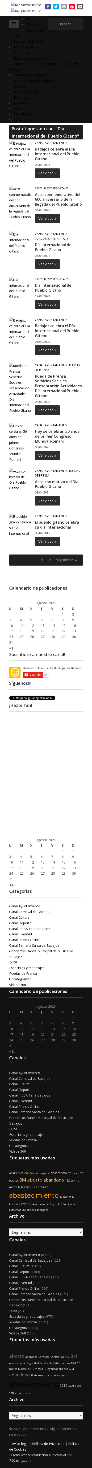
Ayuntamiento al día (29, 41)
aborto (34, 1180)
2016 (28, 1172)
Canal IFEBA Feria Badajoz (29, 928)
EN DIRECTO (24, 114)
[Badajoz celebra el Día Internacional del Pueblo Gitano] (20, 154)
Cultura (19, 86)
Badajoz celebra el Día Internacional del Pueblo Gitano (57, 154)
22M (23, 1204)
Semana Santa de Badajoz (34, 80)
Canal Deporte (20, 923)
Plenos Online (24, 47)
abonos (31, 1209)
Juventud (20, 103)
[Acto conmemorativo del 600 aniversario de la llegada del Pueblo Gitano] (20, 202)
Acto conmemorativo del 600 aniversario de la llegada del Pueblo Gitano (58, 199)
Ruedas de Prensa (23, 973)
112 (67, 1180)
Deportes (21, 97)
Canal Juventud (20, 934)
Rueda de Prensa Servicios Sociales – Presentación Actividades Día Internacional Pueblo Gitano (58, 386)
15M (20, 1173)
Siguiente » (66, 560)
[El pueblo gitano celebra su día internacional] (20, 524)
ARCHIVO (21, 108)
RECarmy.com (20, 1460)
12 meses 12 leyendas (44, 1368)
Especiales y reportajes (31, 58)
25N (73, 1180)
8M (22, 1180)
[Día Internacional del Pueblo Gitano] (20, 242)
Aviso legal (20, 1443)
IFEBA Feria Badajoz (29, 92)
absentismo (59, 1173)
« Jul (12, 648)
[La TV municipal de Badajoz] (26, 5)
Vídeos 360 (22, 52)
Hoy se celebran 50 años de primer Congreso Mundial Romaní (57, 436)
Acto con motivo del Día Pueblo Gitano (56, 484)
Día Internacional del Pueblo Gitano (53, 247)
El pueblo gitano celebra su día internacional (57, 525)
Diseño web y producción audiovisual (37, 1455)
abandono (53, 1180)
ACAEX (13, 1173)
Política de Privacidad (48, 1443)
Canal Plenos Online (24, 940)
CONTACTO (23, 120)
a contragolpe (41, 1173)
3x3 (29, 1204)
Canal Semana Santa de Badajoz (34, 945)
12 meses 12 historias (51, 1356)
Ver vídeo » (47, 173)
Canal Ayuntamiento (51, 143)
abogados (42, 1209)
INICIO (32, 19)
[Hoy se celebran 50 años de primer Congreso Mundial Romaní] (20, 442)
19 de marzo (40, 1187)
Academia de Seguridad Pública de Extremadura (39, 1363)
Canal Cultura (19, 917)
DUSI (13, 962)
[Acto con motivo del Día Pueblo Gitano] (20, 479)
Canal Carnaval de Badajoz (29, 911)
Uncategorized (20, 979)
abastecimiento (34, 1195)
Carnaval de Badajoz (30, 75)
